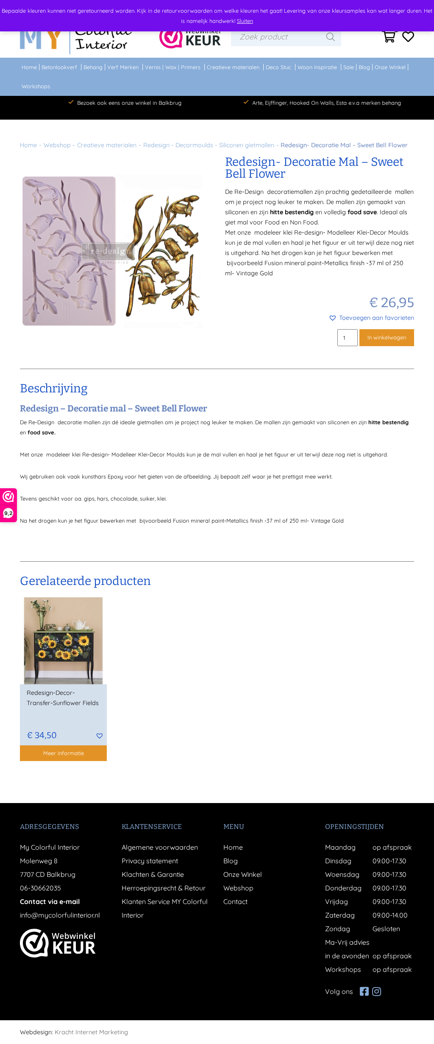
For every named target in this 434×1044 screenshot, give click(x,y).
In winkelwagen (386, 337)
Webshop (57, 145)
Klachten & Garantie (153, 874)
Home (29, 67)
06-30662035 (40, 888)
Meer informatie (63, 753)
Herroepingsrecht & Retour (164, 888)
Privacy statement (150, 860)
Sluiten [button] (245, 20)
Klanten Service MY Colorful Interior (165, 908)
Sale (348, 67)
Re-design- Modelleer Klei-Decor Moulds (351, 232)
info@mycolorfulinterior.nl (60, 915)
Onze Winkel (390, 67)
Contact (235, 901)
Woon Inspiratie (317, 67)
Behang (93, 67)
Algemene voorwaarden (160, 847)
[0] (388, 39)
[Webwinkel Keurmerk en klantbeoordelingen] (190, 36)
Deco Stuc (278, 67)
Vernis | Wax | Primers (172, 67)
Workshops (36, 86)
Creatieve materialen (233, 67)
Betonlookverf (59, 67)
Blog (364, 67)
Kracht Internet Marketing (91, 1032)
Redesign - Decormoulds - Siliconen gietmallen (208, 145)
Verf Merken (123, 67)
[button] (371, 318)
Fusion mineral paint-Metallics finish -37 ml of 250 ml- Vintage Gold (258, 520)
